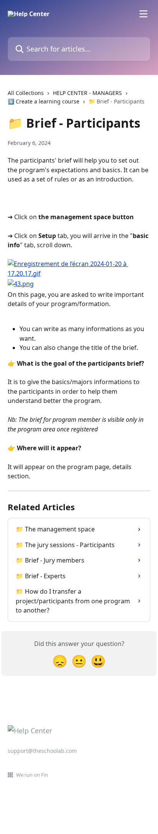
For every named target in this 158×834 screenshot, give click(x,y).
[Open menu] (143, 13)
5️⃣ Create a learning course (43, 101)
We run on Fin (32, 774)
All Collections (26, 93)
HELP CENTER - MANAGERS (87, 93)
